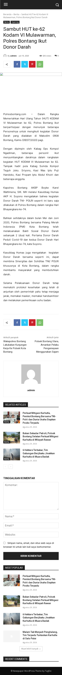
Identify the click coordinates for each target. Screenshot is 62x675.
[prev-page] (5, 466)
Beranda (7, 14)
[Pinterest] (32, 64)
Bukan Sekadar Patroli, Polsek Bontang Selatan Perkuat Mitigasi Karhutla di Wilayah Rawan (40, 436)
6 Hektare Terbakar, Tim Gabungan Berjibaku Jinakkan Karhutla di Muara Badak (39, 453)
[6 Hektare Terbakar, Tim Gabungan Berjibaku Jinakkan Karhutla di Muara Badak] (11, 454)
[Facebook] (17, 64)
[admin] (5, 55)
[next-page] (11, 466)
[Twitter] (24, 64)
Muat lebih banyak (29, 648)
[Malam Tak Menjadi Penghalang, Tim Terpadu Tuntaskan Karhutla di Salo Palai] (11, 636)
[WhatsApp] (40, 64)
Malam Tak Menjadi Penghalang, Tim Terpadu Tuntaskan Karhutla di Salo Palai (40, 635)
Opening (15, 22)
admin (13, 55)
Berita (16, 14)
